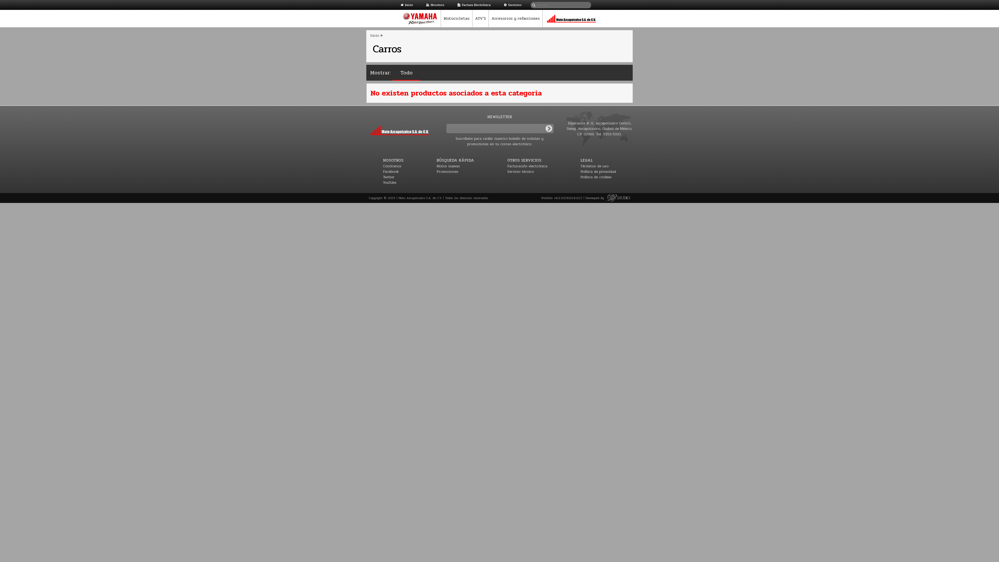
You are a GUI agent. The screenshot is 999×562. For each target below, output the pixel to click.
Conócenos (392, 166)
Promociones (447, 171)
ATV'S (480, 18)
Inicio (409, 5)
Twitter (388, 177)
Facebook (391, 171)
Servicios (515, 5)
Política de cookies (596, 177)
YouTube (389, 182)
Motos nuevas (448, 166)
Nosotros (437, 5)
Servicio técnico (520, 171)
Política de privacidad (598, 171)
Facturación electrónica (527, 166)
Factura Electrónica (476, 5)
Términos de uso (594, 166)
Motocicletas (457, 18)
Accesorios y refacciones (515, 18)
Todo (406, 73)
